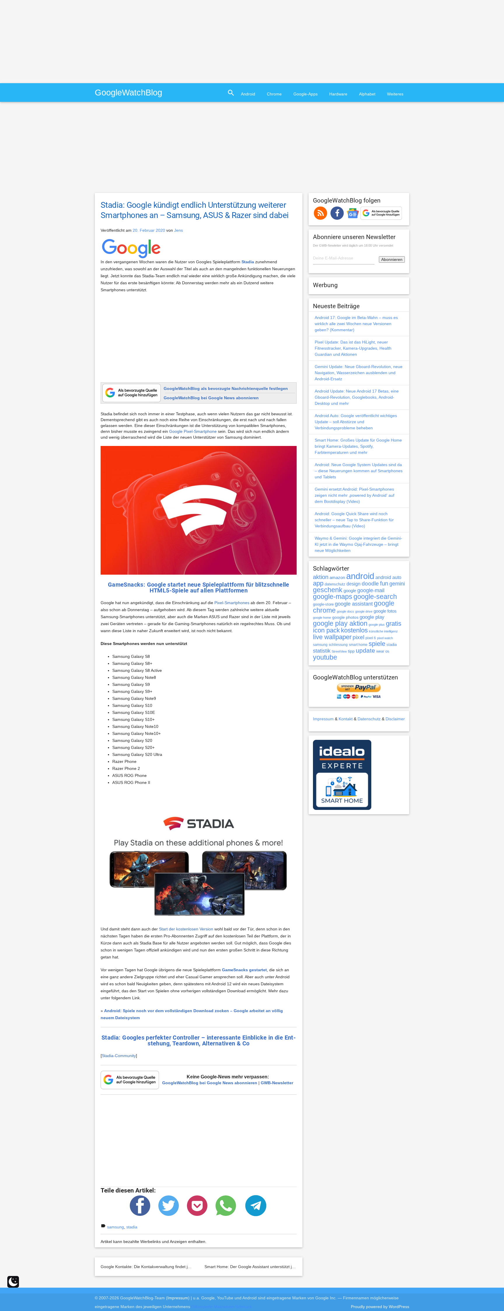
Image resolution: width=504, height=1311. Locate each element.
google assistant (354, 604)
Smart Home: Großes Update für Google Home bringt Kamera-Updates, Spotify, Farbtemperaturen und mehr (358, 446)
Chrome (274, 94)
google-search (375, 596)
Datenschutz (369, 718)
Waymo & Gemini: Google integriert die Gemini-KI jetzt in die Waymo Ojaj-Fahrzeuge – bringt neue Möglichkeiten (358, 544)
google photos (345, 617)
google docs (345, 611)
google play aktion (340, 623)
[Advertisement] (49, 41)
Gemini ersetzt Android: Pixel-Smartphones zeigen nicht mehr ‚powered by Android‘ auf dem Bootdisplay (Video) (354, 495)
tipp (351, 651)
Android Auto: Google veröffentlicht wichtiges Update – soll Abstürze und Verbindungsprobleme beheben (356, 421)
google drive (363, 611)
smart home (358, 645)
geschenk (327, 590)
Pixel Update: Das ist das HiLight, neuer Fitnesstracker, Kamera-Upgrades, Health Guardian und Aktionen (353, 348)
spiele (377, 643)
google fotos (385, 611)
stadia (131, 1227)
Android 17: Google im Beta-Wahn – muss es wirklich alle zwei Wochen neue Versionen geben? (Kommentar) (356, 323)
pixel (358, 637)
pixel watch (385, 638)
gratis (393, 623)
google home (322, 617)
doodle (370, 583)
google (350, 590)
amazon (337, 577)
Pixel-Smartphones (231, 602)
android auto (388, 577)
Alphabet (367, 94)
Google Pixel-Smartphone (193, 431)
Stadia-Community (119, 1055)
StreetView (339, 651)
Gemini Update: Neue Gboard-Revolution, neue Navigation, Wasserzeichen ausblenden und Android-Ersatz (358, 372)
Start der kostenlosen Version (186, 929)
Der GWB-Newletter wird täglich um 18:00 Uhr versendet (353, 245)
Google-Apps (305, 94)
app (318, 583)
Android (248, 94)
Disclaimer (395, 718)
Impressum (323, 718)
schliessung (338, 645)
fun (384, 583)
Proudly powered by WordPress (380, 1306)
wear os (382, 651)
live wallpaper (332, 637)
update (365, 650)
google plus (377, 624)
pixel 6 (370, 638)
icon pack (326, 630)
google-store (323, 604)
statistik (321, 651)
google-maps (332, 596)
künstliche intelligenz (383, 631)
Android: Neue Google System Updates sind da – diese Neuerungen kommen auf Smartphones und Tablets (358, 470)
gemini (397, 584)
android (360, 576)
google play (372, 617)
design (353, 583)
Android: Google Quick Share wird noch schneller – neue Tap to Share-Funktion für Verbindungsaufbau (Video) (354, 519)
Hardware (338, 94)
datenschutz (335, 584)
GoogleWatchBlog (128, 92)
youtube (325, 657)
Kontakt (346, 718)
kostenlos (354, 630)
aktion (320, 577)
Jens (178, 230)
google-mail (370, 590)
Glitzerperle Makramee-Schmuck (221, 1306)
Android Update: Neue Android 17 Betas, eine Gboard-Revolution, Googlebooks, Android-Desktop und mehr (357, 397)
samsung (115, 1227)
